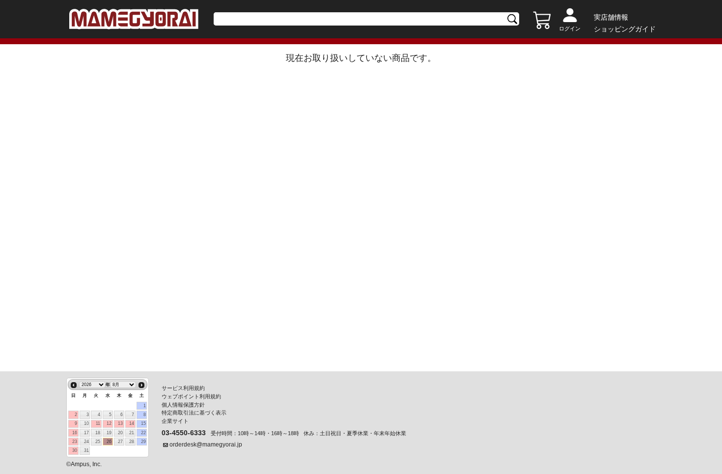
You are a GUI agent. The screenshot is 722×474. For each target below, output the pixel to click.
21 (131, 432)
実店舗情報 (611, 17)
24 (86, 441)
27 (120, 441)
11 (98, 423)
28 (131, 441)
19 (109, 432)
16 (74, 432)
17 (86, 432)
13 (120, 423)
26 (109, 441)
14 (131, 423)
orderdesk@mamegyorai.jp (205, 444)
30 (74, 450)
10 (86, 423)
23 (74, 441)
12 (109, 423)
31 (86, 450)
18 (97, 432)
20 (120, 432)
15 (143, 423)
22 (143, 432)
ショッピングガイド (625, 29)
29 (143, 441)
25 (97, 441)
